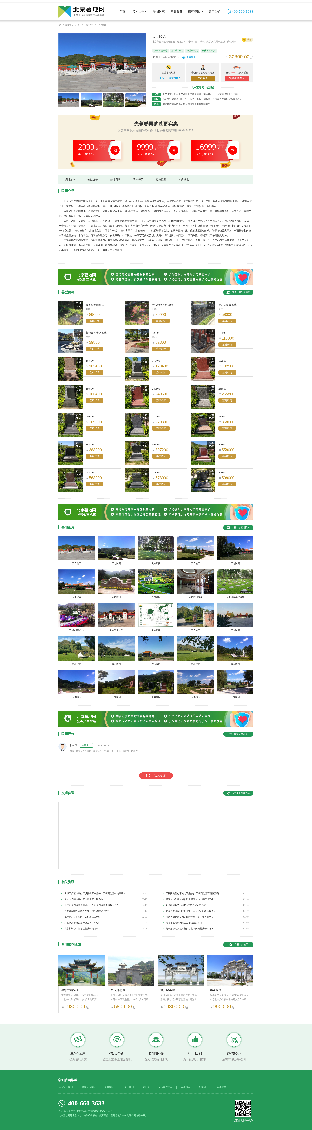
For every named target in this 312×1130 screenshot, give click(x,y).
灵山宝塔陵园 (165, 1087)
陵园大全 (138, 11)
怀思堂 (146, 1087)
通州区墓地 (167, 990)
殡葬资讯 (194, 11)
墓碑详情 (94, 321)
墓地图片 (115, 179)
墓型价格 (92, 179)
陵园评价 (138, 179)
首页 (122, 11)
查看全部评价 (240, 734)
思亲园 (202, 1087)
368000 (222, 416)
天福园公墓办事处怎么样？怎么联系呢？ (84, 899)
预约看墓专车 (237, 78)
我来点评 (160, 775)
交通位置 (161, 179)
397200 (156, 444)
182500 (222, 360)
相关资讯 (183, 179)
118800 (222, 332)
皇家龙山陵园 (70, 990)
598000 (222, 472)
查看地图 (191, 57)
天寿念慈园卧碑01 (96, 304)
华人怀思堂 (118, 990)
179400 (156, 360)
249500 (156, 388)
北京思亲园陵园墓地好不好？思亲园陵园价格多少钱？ (91, 905)
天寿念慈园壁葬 (227, 304)
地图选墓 (159, 11)
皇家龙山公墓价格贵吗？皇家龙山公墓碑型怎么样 (191, 899)
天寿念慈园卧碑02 (162, 304)
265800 (222, 388)
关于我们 (214, 11)
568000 (90, 472)
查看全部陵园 (241, 944)
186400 (90, 388)
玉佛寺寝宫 (220, 1087)
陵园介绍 (70, 179)
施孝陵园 (216, 990)
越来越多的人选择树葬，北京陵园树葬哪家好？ (190, 928)
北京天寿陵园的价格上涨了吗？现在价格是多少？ (191, 911)
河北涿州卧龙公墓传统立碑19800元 (82, 923)
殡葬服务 (176, 11)
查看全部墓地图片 (241, 527)
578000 (156, 472)
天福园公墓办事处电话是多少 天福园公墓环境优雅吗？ (193, 893)
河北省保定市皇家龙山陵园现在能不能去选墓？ (190, 917)
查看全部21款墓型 (241, 292)
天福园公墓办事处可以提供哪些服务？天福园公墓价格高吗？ (95, 893)
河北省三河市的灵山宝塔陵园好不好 (184, 923)
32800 (155, 332)
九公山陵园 (128, 1087)
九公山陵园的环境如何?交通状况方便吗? (186, 905)
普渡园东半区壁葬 (96, 332)
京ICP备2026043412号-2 (100, 1111)
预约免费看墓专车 (241, 793)
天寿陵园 (108, 1087)
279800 (156, 416)
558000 (222, 444)
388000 (90, 444)
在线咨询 (203, 78)
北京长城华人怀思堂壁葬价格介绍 (81, 928)
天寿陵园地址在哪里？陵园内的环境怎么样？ (87, 911)
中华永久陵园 (66, 1087)
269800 (90, 416)
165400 (90, 360)
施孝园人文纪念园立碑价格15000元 (82, 917)
